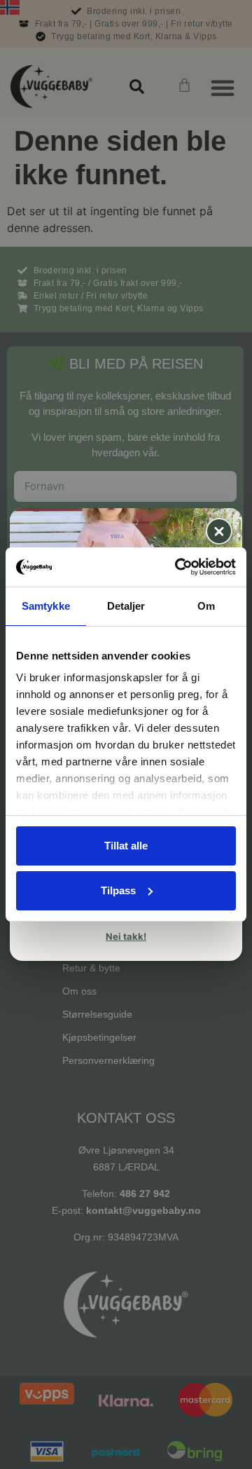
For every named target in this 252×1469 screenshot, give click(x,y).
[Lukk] (219, 531)
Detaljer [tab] (126, 606)
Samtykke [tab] (46, 606)
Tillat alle (126, 846)
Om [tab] (206, 606)
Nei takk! (126, 936)
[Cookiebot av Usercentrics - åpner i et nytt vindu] (178, 567)
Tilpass (118, 890)
